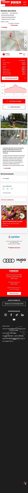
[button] (14, 120)
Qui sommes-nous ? (8, 341)
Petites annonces (8, 335)
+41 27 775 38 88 (14, 289)
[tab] (13, 199)
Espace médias (18, 335)
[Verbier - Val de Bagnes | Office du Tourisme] (14, 3)
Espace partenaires (8, 333)
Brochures (6, 326)
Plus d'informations (7, 192)
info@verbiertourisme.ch (14, 287)
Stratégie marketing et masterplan (13, 338)
